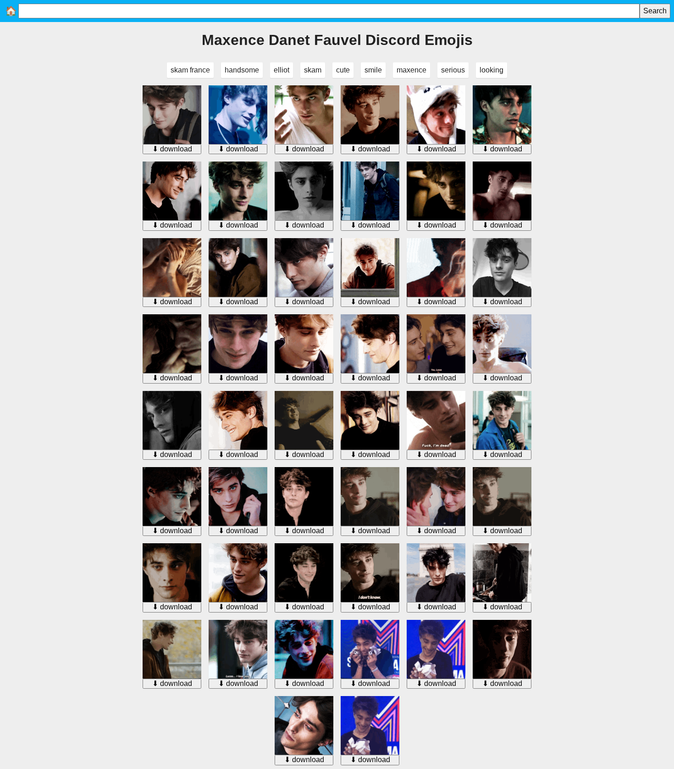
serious (453, 70)
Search (655, 11)
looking (491, 70)
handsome (242, 70)
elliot (281, 70)
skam (312, 70)
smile (373, 70)
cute (343, 70)
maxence (411, 70)
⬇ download (172, 149)
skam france (190, 70)
